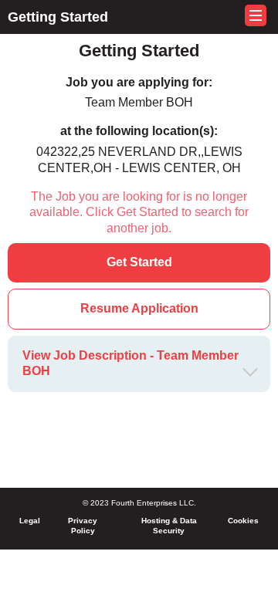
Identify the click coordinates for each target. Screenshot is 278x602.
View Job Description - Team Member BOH (130, 363)
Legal (29, 520)
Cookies (243, 520)
